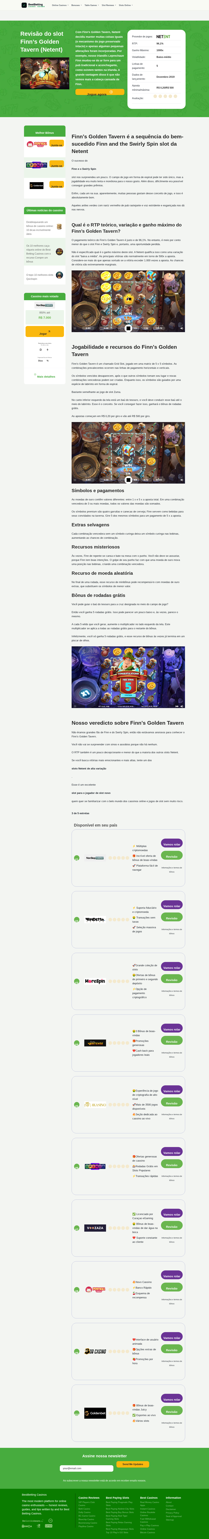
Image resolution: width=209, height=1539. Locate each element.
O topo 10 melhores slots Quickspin (39, 277)
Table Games (91, 5)
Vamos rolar (171, 844)
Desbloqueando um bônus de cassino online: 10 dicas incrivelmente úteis (39, 228)
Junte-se (56, 145)
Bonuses (75, 5)
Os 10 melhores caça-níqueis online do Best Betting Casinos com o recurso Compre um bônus (38, 253)
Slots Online (125, 5)
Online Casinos (59, 5)
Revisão (171, 856)
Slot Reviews (108, 5)
